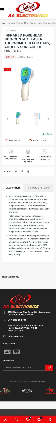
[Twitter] (16, 171)
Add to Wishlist (15, 140)
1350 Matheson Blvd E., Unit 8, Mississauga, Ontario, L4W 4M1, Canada (29, 313)
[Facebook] (22, 171)
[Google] (28, 171)
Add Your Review (25, 57)
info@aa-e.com (15, 336)
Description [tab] (13, 188)
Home (2, 23)
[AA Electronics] (28, 9)
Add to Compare (39, 140)
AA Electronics (10, 31)
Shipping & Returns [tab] (38, 188)
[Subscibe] (49, 368)
